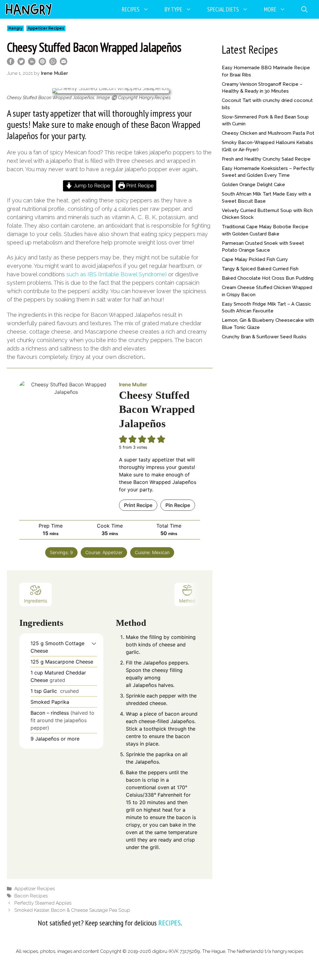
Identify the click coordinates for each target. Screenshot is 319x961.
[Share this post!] (10, 63)
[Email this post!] (63, 63)
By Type (173, 9)
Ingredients (35, 600)
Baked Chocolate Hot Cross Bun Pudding (267, 278)
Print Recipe (139, 186)
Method (187, 600)
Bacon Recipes (31, 896)
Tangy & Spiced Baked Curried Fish (260, 269)
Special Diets (223, 9)
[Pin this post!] (42, 63)
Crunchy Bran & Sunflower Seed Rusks (264, 337)
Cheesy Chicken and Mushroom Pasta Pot (268, 133)
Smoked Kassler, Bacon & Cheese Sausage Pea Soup (72, 910)
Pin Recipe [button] (177, 505)
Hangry (15, 28)
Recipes (131, 9)
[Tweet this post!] (21, 63)
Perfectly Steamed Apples (42, 903)
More (270, 9)
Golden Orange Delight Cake (253, 184)
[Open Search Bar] (304, 9)
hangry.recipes (287, 951)
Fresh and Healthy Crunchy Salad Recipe (266, 159)
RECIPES (169, 923)
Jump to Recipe (91, 186)
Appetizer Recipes (46, 28)
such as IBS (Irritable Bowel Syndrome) (116, 274)
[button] (94, 643)
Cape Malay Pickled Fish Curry (255, 259)
